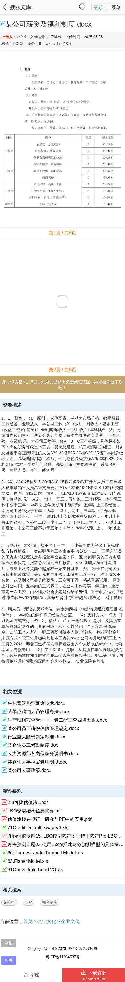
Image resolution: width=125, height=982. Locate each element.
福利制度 (49, 902)
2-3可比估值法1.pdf (28, 802)
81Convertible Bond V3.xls (35, 869)
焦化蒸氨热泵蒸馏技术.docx (36, 703)
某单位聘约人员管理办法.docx (39, 711)
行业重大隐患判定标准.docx (36, 736)
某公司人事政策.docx (29, 770)
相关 (9, 960)
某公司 (9, 902)
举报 (9, 942)
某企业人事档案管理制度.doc (37, 761)
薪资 (28, 902)
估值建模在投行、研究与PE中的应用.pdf (49, 819)
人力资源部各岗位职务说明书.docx (43, 753)
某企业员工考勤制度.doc (33, 745)
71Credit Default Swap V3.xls (38, 827)
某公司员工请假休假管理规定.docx (43, 728)
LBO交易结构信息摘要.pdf (35, 810)
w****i (21, 37)
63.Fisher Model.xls (28, 861)
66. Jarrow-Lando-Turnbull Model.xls (45, 852)
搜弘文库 (20, 7)
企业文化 (47, 921)
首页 (28, 921)
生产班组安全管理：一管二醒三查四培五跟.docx (57, 719)
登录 (98, 7)
